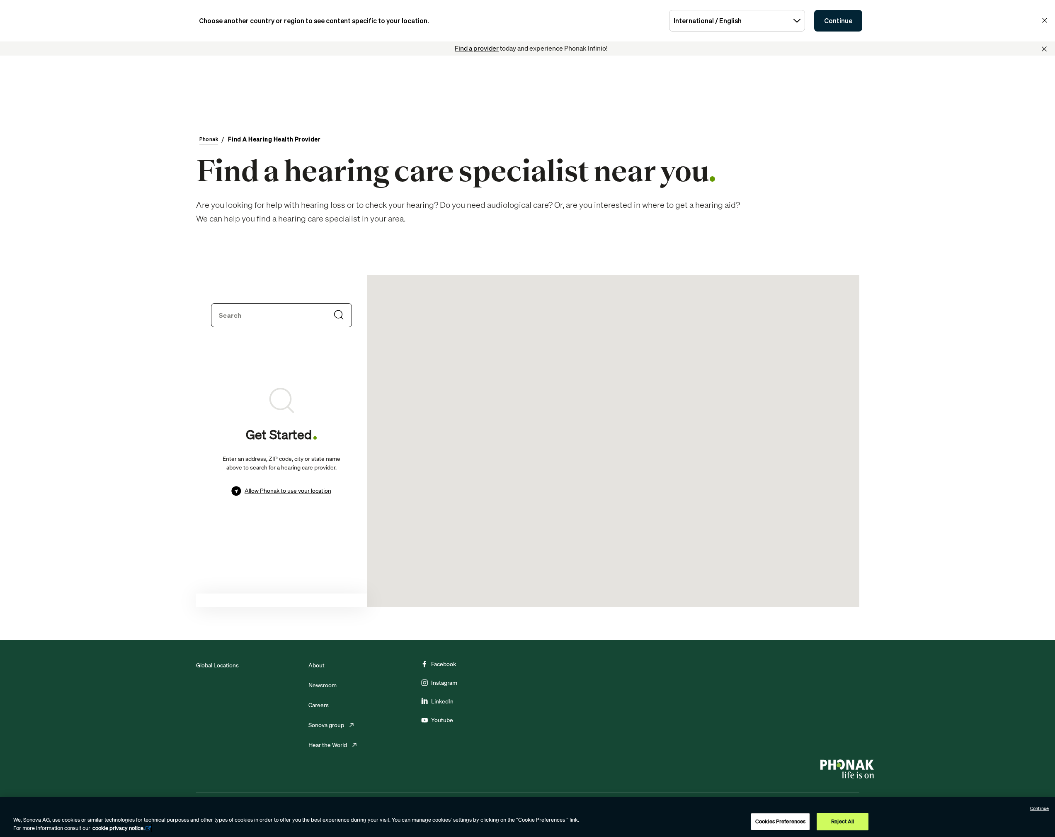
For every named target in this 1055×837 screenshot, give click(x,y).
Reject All (842, 821)
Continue (838, 20)
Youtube (442, 720)
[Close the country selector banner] (1044, 20)
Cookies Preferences (780, 821)
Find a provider (477, 48)
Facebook (443, 664)
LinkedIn (442, 701)
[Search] (339, 315)
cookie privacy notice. (118, 828)
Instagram (444, 682)
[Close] (1044, 49)
